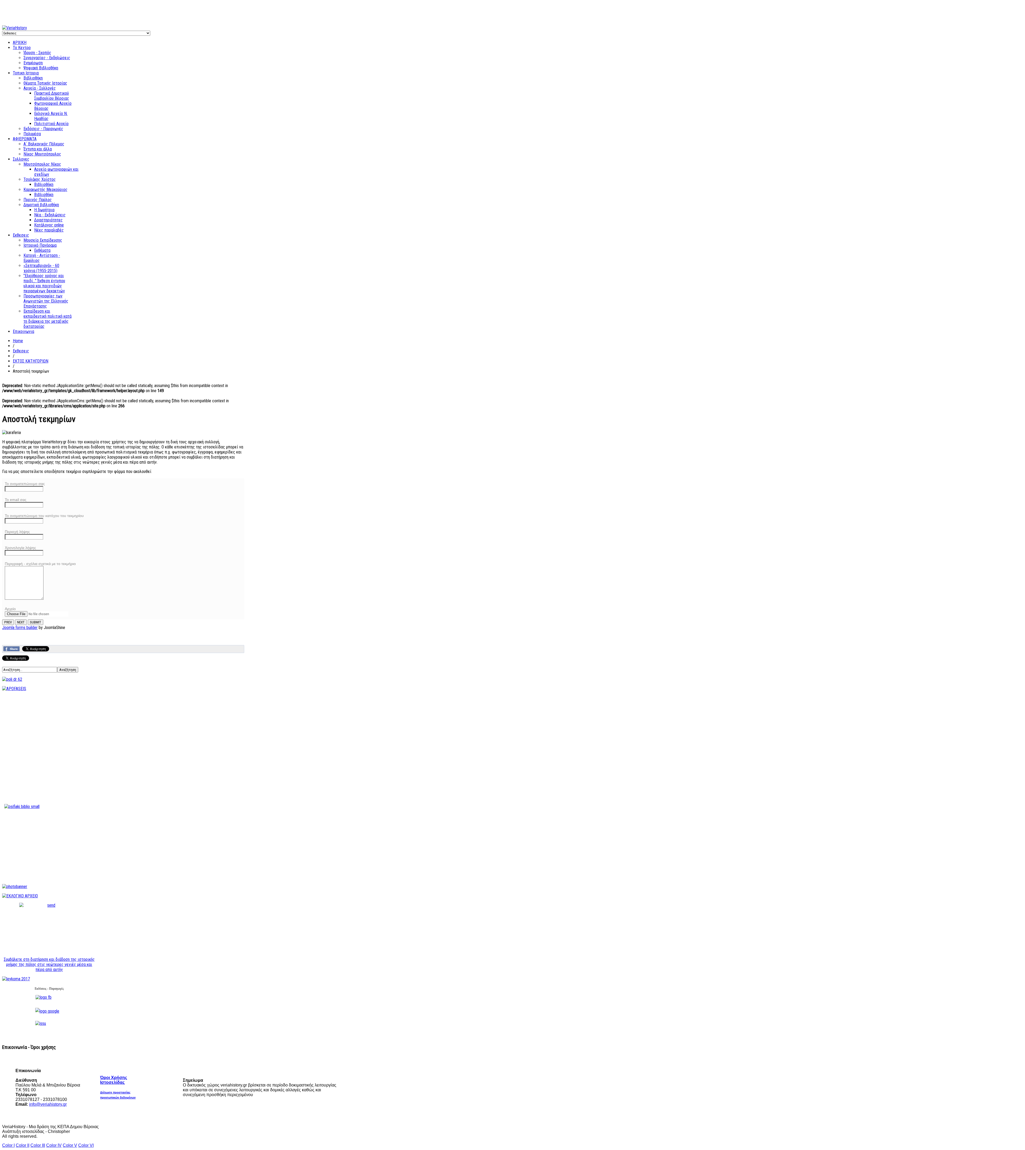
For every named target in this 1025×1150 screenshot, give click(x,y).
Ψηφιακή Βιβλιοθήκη (40, 67)
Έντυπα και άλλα (37, 149)
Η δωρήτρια (44, 209)
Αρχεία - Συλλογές (39, 88)
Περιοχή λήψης (17, 532)
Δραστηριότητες (48, 219)
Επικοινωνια (23, 331)
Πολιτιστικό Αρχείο (51, 123)
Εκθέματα (42, 250)
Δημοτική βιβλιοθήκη (41, 204)
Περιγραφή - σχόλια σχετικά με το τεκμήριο (40, 564)
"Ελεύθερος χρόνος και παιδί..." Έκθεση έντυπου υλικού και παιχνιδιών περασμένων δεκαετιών (44, 283)
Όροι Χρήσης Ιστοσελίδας (113, 1080)
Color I (8, 1145)
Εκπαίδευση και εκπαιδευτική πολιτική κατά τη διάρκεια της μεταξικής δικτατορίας (47, 319)
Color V (70, 1145)
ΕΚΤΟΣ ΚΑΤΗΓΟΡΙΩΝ (30, 361)
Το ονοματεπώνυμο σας (25, 484)
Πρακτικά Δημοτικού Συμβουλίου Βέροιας (51, 96)
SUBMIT (35, 622)
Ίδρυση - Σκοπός (37, 52)
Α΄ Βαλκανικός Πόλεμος (43, 143)
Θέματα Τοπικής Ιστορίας (45, 83)
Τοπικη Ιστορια (26, 72)
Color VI (86, 1145)
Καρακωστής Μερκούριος (45, 189)
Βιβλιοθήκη (33, 78)
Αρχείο (10, 609)
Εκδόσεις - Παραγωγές (43, 128)
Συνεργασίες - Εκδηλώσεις (46, 57)
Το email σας (15, 500)
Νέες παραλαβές (49, 230)
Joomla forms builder (20, 627)
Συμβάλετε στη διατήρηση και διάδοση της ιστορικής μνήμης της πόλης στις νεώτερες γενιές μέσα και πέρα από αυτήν (49, 964)
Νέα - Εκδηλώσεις (50, 214)
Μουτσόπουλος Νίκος (42, 164)
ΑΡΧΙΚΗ (19, 42)
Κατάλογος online (49, 225)
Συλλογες (21, 159)
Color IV (54, 1145)
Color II (22, 1145)
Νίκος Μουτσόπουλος (42, 154)
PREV (8, 622)
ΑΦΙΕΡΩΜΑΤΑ (25, 138)
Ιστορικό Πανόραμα (40, 245)
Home (18, 340)
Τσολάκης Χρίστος (39, 179)
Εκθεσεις (21, 235)
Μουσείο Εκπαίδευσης (42, 240)
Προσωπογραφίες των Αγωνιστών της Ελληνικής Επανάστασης (45, 301)
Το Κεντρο (22, 47)
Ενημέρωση (33, 62)
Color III (37, 1145)
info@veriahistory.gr (48, 1104)
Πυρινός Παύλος (37, 199)
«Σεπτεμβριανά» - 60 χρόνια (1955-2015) (41, 268)
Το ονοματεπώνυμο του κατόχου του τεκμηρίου (44, 516)
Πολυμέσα (32, 133)
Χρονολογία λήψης (20, 548)
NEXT (21, 622)
